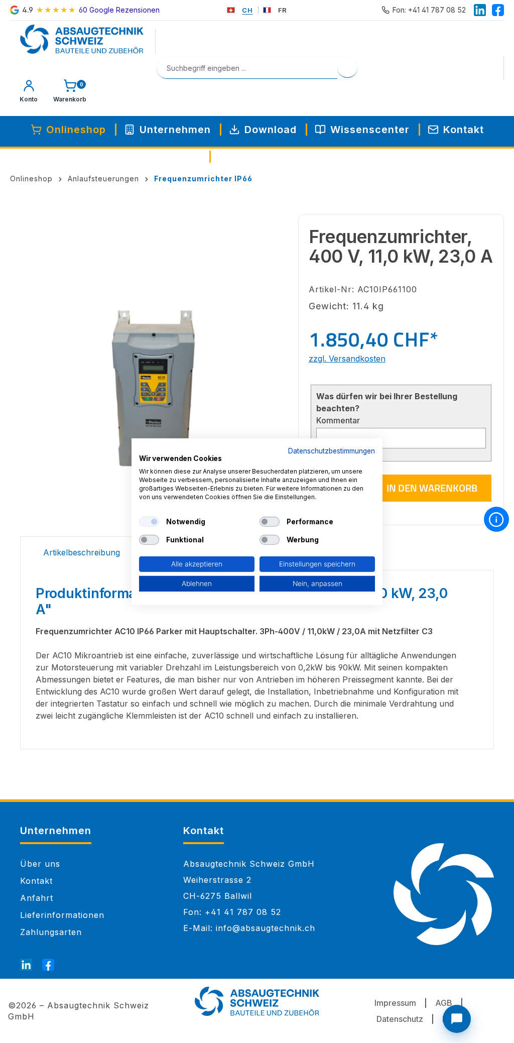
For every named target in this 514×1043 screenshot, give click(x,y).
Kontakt (36, 881)
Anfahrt (36, 898)
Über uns (40, 864)
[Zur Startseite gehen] (82, 39)
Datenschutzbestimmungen (331, 450)
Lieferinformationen (62, 915)
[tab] (81, 553)
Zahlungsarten (51, 932)
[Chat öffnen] (457, 1019)
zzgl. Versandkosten (347, 359)
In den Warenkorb (432, 488)
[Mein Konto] (28, 93)
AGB (443, 1003)
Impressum (395, 1003)
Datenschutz (399, 1019)
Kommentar (338, 420)
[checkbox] (149, 522)
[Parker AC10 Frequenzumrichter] (154, 389)
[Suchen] (347, 68)
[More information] (496, 519)
